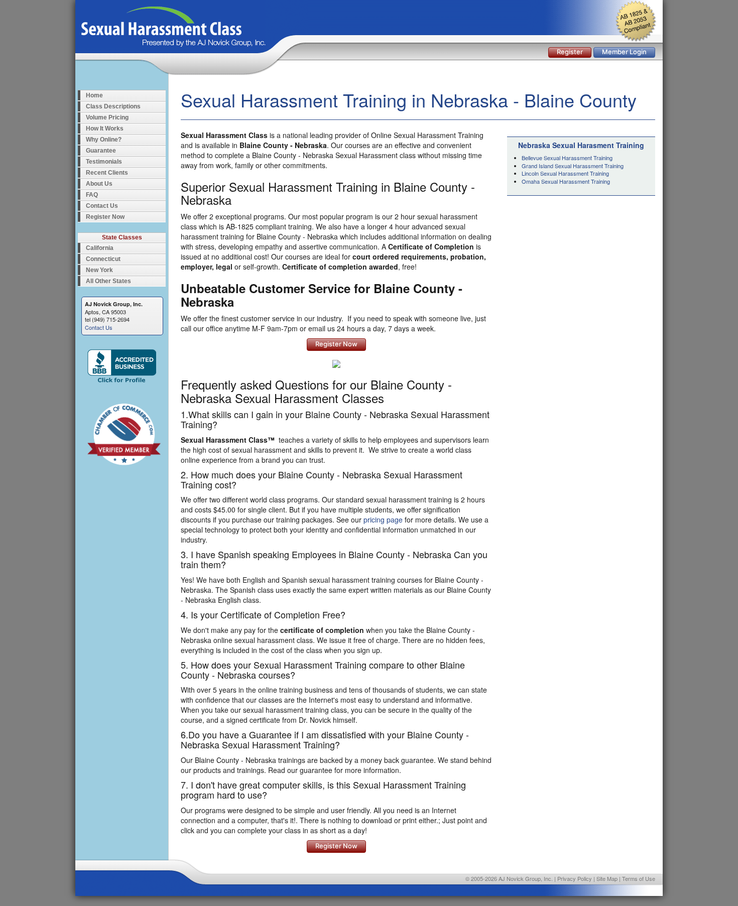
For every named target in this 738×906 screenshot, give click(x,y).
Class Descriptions (113, 106)
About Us (99, 183)
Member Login (624, 52)
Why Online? (103, 139)
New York (99, 270)
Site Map (607, 878)
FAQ (92, 194)
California (99, 247)
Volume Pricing (107, 117)
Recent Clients (107, 172)
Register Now (105, 216)
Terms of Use (638, 878)
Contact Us (102, 205)
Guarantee (101, 150)
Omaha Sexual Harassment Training (566, 181)
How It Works (105, 128)
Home (94, 95)
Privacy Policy (574, 878)
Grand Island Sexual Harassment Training (573, 166)
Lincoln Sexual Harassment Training (565, 173)
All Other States (108, 281)
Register (570, 52)
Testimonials (104, 161)
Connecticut (103, 259)
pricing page (383, 519)
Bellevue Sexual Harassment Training (567, 158)
